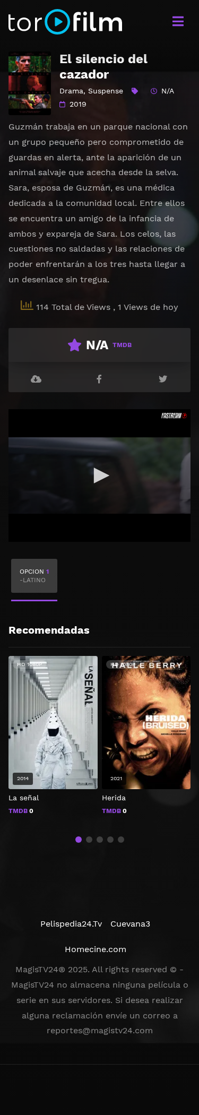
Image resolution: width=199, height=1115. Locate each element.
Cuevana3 (130, 924)
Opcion (34, 576)
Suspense (105, 91)
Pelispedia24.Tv (71, 924)
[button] (78, 839)
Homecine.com (95, 949)
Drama (71, 91)
